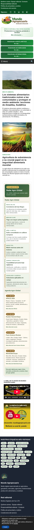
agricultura (11, 443)
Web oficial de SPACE (11, 308)
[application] (17, 391)
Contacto (25, 1)
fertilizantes (11, 457)
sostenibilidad (11, 446)
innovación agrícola (7, 452)
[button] (17, 42)
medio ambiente (18, 452)
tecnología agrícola (20, 463)
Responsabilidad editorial (9, 3)
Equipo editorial (16, 1)
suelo (28, 454)
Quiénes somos (6, 1)
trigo (3, 463)
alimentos (4, 466)
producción (18, 449)
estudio (4, 454)
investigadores (24, 460)
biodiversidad (11, 454)
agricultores (28, 452)
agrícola (4, 457)
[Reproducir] (6, 397)
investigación (21, 454)
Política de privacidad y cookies (11, 6)
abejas (16, 460)
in (22, 12)
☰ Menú (4, 61)
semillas (16, 466)
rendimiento (10, 463)
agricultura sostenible (22, 443)
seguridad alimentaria (7, 449)
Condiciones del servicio (8, 8)
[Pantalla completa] (28, 397)
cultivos (4, 443)
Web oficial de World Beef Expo (14, 363)
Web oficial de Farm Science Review (15, 345)
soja (10, 466)
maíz (18, 457)
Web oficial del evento (11, 327)
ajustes (16, 523)
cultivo (23, 457)
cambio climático (22, 446)
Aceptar (5, 527)
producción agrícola (7, 460)
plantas (4, 446)
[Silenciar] (25, 397)
